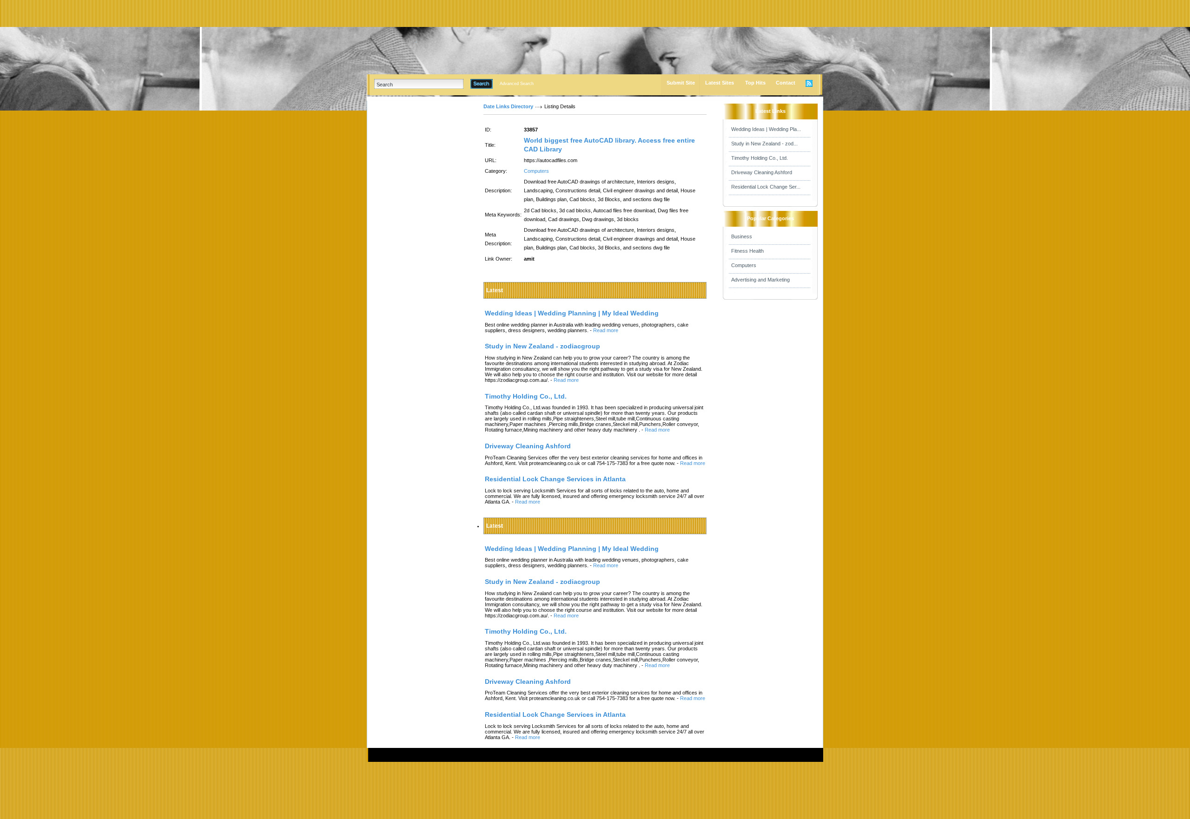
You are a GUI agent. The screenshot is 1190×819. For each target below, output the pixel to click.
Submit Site (681, 82)
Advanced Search (517, 83)
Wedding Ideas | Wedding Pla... (766, 129)
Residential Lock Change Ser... (765, 187)
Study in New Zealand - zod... (764, 143)
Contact (785, 82)
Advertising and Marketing (760, 279)
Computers (536, 171)
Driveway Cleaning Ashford (761, 172)
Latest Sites (719, 82)
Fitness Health (747, 251)
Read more (605, 330)
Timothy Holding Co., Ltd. (759, 158)
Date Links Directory (508, 106)
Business (741, 236)
